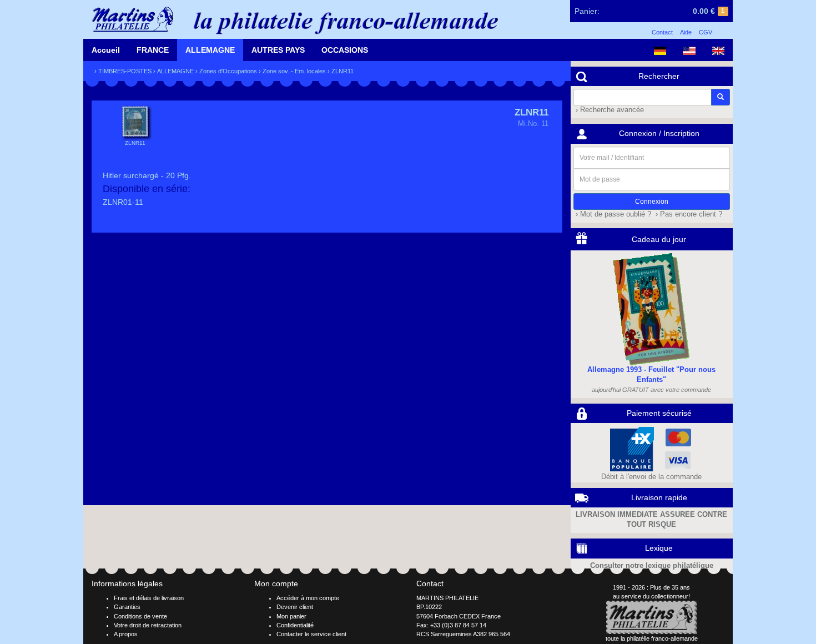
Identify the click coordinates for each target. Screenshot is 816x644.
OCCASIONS (344, 50)
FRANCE (153, 50)
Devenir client (294, 606)
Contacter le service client (311, 634)
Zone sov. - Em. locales (294, 71)
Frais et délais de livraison (149, 598)
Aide (686, 32)
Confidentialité (295, 625)
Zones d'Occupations (228, 71)
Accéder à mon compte (307, 598)
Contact (662, 32)
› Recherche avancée (608, 110)
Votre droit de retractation (148, 625)
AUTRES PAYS (278, 50)
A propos (126, 634)
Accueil (106, 50)
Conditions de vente (140, 616)
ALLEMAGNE (210, 50)
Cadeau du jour (659, 239)
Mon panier (291, 616)
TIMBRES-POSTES (125, 71)
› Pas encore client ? (687, 214)
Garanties (127, 606)
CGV (705, 32)
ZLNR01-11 (123, 202)
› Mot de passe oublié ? (612, 214)
